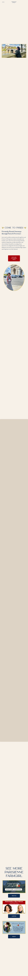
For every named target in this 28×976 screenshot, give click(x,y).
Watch (14, 895)
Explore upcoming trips (14, 258)
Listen (14, 916)
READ (14, 936)
